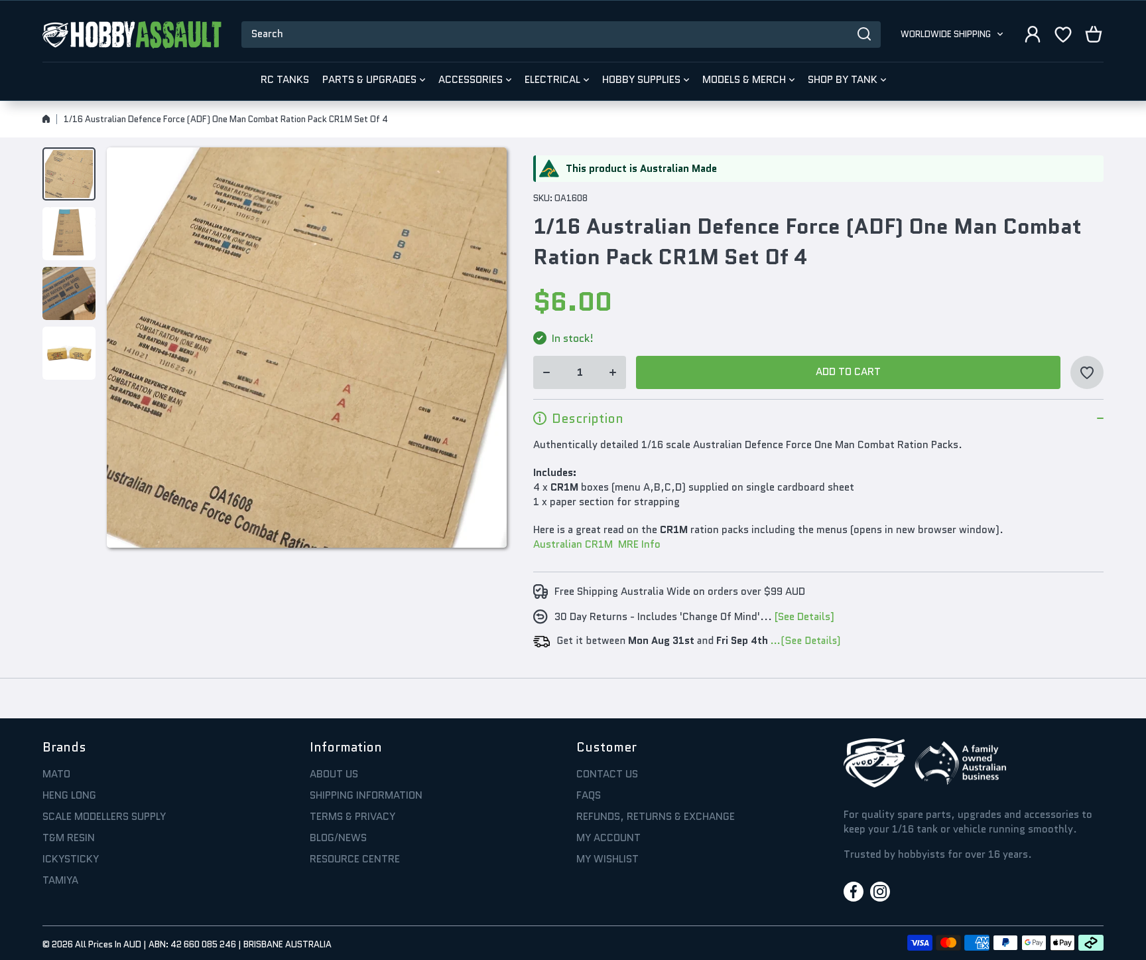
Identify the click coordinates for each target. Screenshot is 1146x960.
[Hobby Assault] (132, 34)
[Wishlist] (1063, 34)
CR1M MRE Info (621, 544)
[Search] (864, 34)
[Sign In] (1033, 34)
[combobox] (561, 34)
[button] (1094, 34)
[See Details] (804, 616)
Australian (557, 544)
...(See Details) (804, 640)
